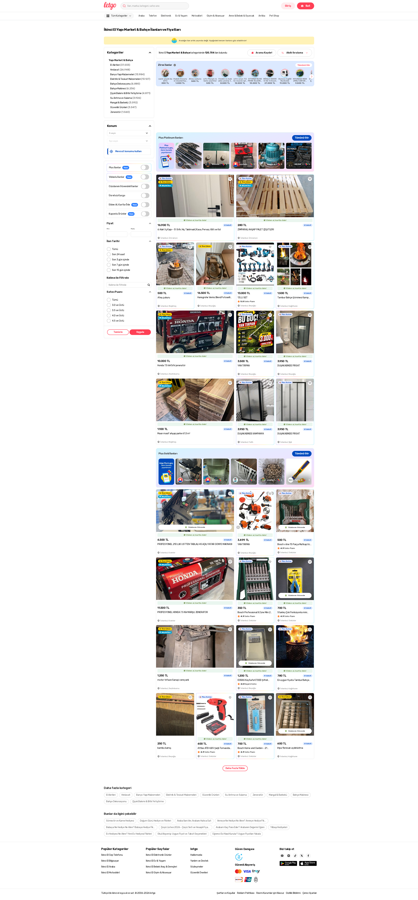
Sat (307, 5)
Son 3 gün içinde (120, 259)
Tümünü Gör (303, 65)
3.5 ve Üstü (118, 310)
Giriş (288, 5)
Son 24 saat (118, 254)
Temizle (118, 332)
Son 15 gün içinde (121, 270)
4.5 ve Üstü (118, 320)
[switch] (145, 167)
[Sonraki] (311, 76)
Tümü (115, 249)
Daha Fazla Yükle (235, 768)
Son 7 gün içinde (120, 264)
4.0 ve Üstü (118, 315)
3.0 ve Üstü (118, 305)
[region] (235, 76)
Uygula (140, 332)
